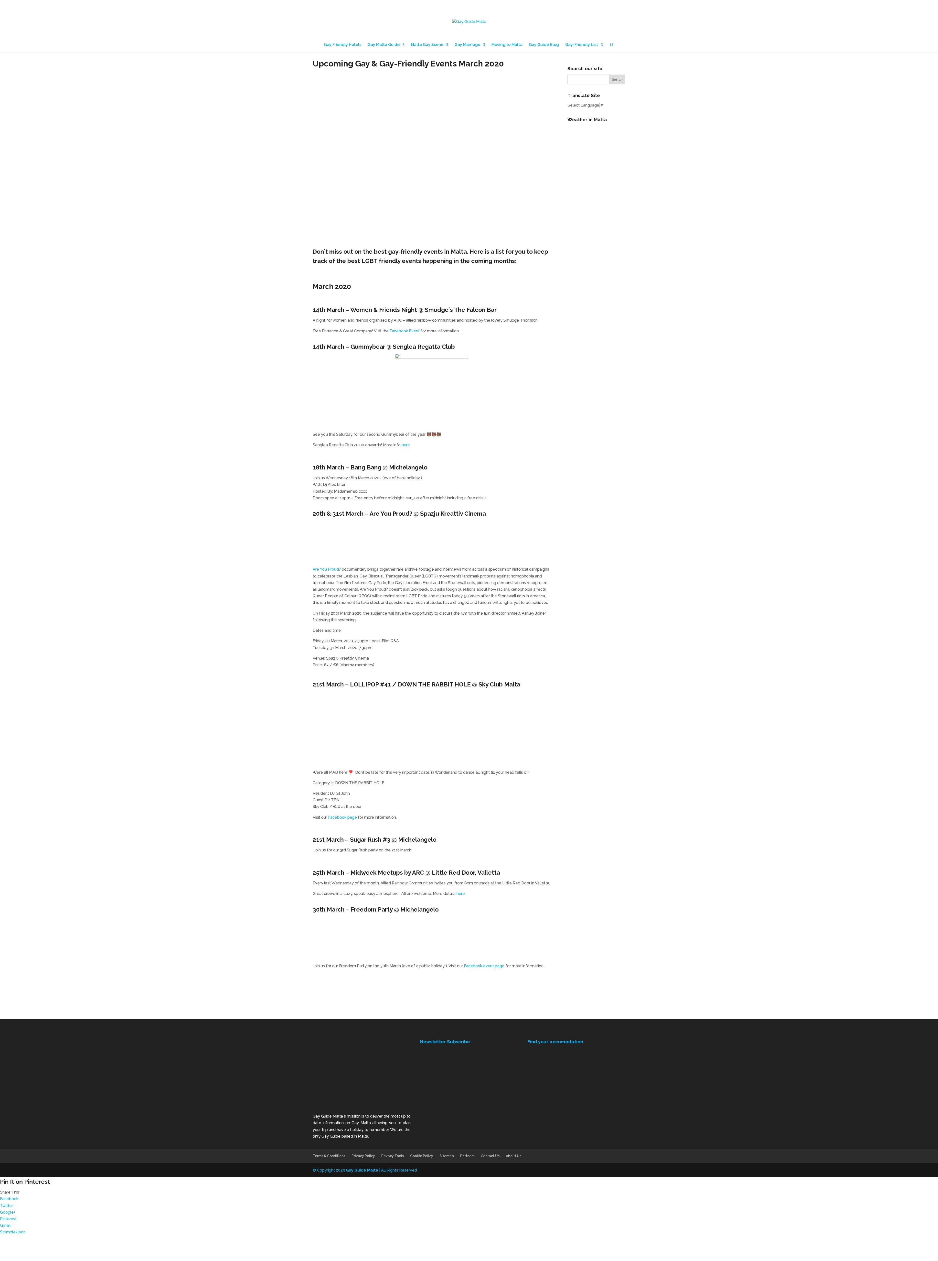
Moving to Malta (506, 45)
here (406, 445)
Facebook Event (405, 331)
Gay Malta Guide (384, 45)
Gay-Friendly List (581, 45)
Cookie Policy (421, 1156)
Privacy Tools (392, 1156)
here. (461, 893)
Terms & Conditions (329, 1156)
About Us (513, 1156)
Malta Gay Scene (427, 45)
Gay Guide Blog (544, 45)
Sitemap (446, 1156)
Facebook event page (484, 966)
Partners (467, 1156)
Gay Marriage (467, 45)
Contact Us (490, 1156)
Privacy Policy (363, 1156)
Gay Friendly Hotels (342, 45)
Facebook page (342, 817)
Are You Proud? (327, 569)
